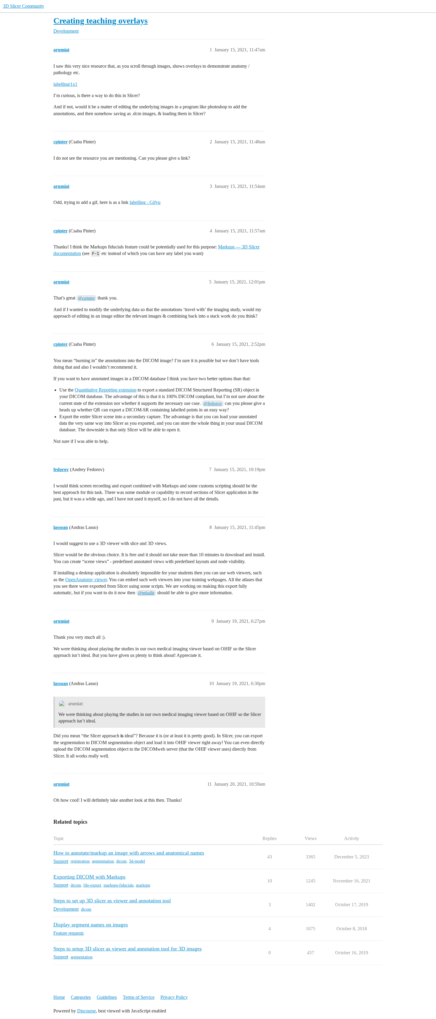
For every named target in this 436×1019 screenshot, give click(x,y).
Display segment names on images (90, 925)
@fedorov (212, 403)
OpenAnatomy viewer (86, 579)
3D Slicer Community (23, 6)
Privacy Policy (174, 997)
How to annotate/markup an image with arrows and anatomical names (128, 853)
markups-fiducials (118, 885)
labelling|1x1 (65, 84)
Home (59, 997)
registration (80, 861)
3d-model (137, 861)
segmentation (103, 861)
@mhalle (146, 592)
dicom (121, 861)
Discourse (86, 1010)
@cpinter (86, 298)
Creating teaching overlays (100, 20)
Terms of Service (139, 997)
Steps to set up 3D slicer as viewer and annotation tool (112, 901)
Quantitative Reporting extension (105, 389)
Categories (81, 997)
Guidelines (107, 997)
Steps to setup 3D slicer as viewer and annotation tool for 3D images (127, 949)
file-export (92, 885)
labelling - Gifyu (145, 202)
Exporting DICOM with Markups (89, 877)
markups (143, 885)
